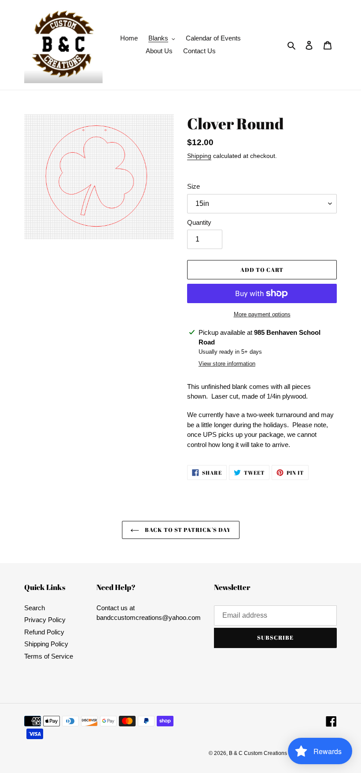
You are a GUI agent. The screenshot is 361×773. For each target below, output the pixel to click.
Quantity (199, 222)
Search (34, 608)
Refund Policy (44, 632)
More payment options (262, 314)
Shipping (199, 155)
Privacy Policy (45, 619)
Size (193, 186)
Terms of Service (48, 656)
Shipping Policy (46, 644)
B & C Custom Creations (258, 753)
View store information (227, 363)
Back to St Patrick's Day (187, 530)
